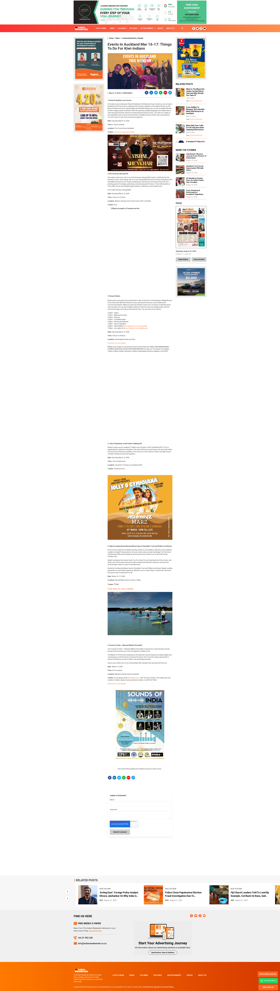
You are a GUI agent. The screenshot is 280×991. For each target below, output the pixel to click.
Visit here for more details (116, 343)
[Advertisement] (89, 168)
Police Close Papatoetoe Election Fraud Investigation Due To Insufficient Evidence (118, 894)
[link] (134, 326)
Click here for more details (117, 684)
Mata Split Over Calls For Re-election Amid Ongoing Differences (195, 127)
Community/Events (129, 38)
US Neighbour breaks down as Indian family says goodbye (195, 180)
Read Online (183, 259)
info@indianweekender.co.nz (92, 943)
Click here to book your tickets (124, 132)
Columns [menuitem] (122, 28)
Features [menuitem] (133, 28)
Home (111, 38)
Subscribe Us (268, 987)
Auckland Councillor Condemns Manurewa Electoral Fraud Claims (249, 894)
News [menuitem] (112, 28)
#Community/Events (196, 101)
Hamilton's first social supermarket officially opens (194, 168)
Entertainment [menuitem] (147, 28)
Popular (140, 38)
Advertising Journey (267, 974)
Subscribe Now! (95, 931)
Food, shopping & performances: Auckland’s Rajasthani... (195, 192)
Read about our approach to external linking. (158, 987)
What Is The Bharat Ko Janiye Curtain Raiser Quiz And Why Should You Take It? (195, 92)
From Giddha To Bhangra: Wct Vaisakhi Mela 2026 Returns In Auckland (195, 110)
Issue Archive (199, 259)
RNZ (101, 900)
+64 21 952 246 (85, 937)
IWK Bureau (127, 93)
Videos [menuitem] (160, 28)
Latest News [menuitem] (101, 28)
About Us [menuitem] (170, 28)
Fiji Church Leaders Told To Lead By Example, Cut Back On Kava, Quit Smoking (184, 894)
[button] (146, 93)
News (118, 38)
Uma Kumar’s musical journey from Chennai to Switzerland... (196, 156)
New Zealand (105, 889)
